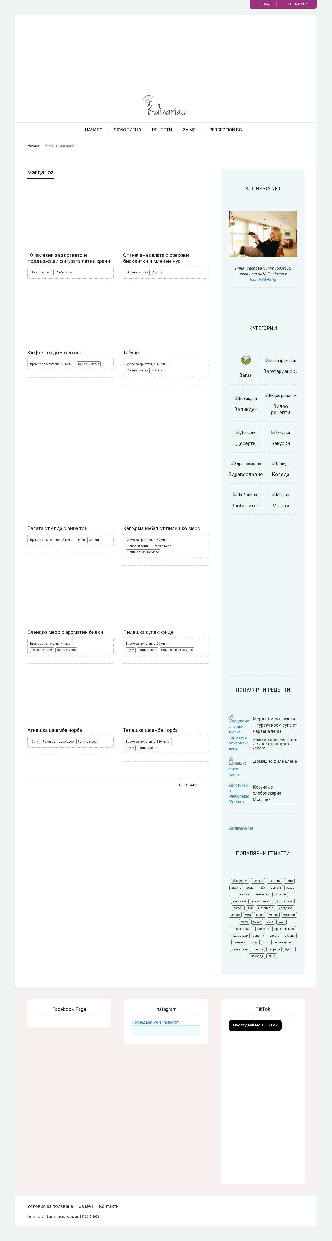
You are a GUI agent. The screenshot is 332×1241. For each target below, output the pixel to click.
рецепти (258, 935)
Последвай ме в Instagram (156, 1022)
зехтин (244, 894)
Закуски (280, 443)
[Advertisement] (166, 53)
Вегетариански (137, 272)
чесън (258, 949)
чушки (289, 949)
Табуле (131, 353)
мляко (273, 915)
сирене (290, 935)
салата (274, 935)
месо (259, 915)
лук (250, 908)
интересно (261, 894)
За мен (191, 129)
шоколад (257, 956)
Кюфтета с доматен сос (54, 353)
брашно (258, 881)
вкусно (236, 887)
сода (254, 942)
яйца (271, 956)
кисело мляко (261, 901)
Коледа (280, 474)
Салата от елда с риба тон (57, 528)
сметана (239, 942)
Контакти (109, 1206)
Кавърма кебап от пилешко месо (161, 528)
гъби (262, 887)
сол (265, 942)
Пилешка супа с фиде (148, 632)
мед (248, 915)
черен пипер (240, 949)
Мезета (280, 505)
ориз (270, 921)
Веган (246, 375)
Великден (245, 409)
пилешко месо (242, 929)
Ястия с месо (162, 546)
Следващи (189, 785)
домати (276, 887)
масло (235, 915)
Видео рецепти (280, 409)
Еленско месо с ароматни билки (65, 632)
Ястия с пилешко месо (143, 552)
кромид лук (285, 901)
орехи (257, 921)
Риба (81, 540)
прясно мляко (284, 929)
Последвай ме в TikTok (255, 1025)
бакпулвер (240, 881)
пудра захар (239, 935)
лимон (238, 908)
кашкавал (240, 901)
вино (289, 881)
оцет (281, 921)
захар (290, 887)
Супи (130, 650)
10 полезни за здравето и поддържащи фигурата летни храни (68, 258)
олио (244, 921)
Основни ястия (88, 364)
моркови (289, 915)
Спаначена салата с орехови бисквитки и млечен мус (156, 258)
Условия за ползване (50, 1206)
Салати (157, 272)
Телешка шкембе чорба (150, 730)
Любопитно (127, 129)
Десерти (246, 443)
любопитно (265, 908)
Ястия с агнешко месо (58, 741)
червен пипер (282, 942)
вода (249, 887)
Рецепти (162, 129)
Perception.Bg (226, 129)
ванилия (274, 881)
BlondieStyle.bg (263, 279)
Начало (94, 129)
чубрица (274, 949)
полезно (263, 929)
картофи (280, 894)
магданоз (285, 908)
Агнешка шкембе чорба (54, 730)
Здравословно (42, 272)
